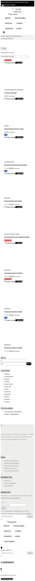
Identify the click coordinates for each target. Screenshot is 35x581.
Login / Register (9, 541)
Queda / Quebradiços (11, 414)
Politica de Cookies (10, 468)
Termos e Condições (11, 461)
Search (30, 516)
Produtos (8, 23)
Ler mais (19, 63)
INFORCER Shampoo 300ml (13, 312)
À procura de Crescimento (13, 412)
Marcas (8, 18)
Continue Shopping (7, 579)
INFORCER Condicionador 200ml (15, 165)
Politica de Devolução (11, 466)
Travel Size (7, 391)
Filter (4, 48)
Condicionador (9, 162)
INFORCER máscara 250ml (13, 201)
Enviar (4, 508)
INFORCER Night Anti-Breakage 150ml (17, 237)
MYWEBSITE (27, 514)
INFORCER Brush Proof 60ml (14, 129)
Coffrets (19, 23)
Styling (6, 126)
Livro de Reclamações (11, 471)
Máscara (13, 90)
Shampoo (20, 90)
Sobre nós (7, 481)
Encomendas (8, 486)
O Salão (19, 28)
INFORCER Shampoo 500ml (13, 348)
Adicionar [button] (20, 99)
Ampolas (7, 399)
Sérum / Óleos (15, 234)
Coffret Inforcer (10, 93)
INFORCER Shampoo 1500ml (13, 273)
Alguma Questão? (10, 483)
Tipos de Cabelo (20, 18)
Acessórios (9, 28)
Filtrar (29, 364)
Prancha (6, 381)
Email (3, 502)
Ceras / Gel (7, 386)
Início (2, 36)
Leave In (7, 234)
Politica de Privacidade (11, 463)
